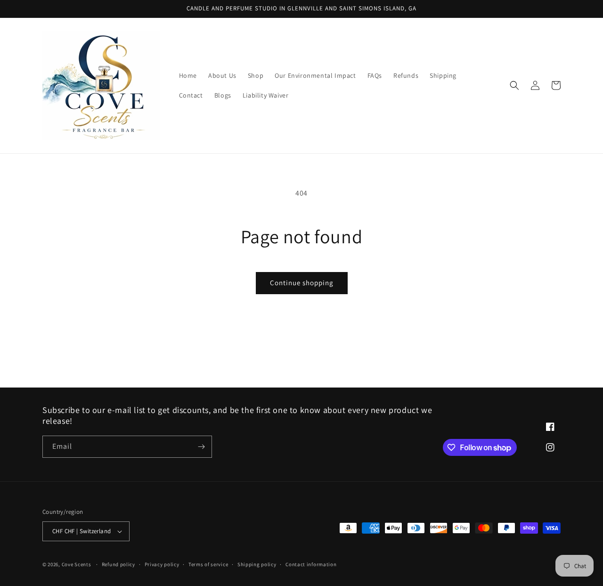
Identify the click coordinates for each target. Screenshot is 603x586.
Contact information (310, 564)
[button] (514, 85)
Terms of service (208, 564)
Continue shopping (302, 282)
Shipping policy (257, 564)
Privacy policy (162, 564)
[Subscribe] (201, 447)
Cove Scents (76, 564)
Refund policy (118, 564)
